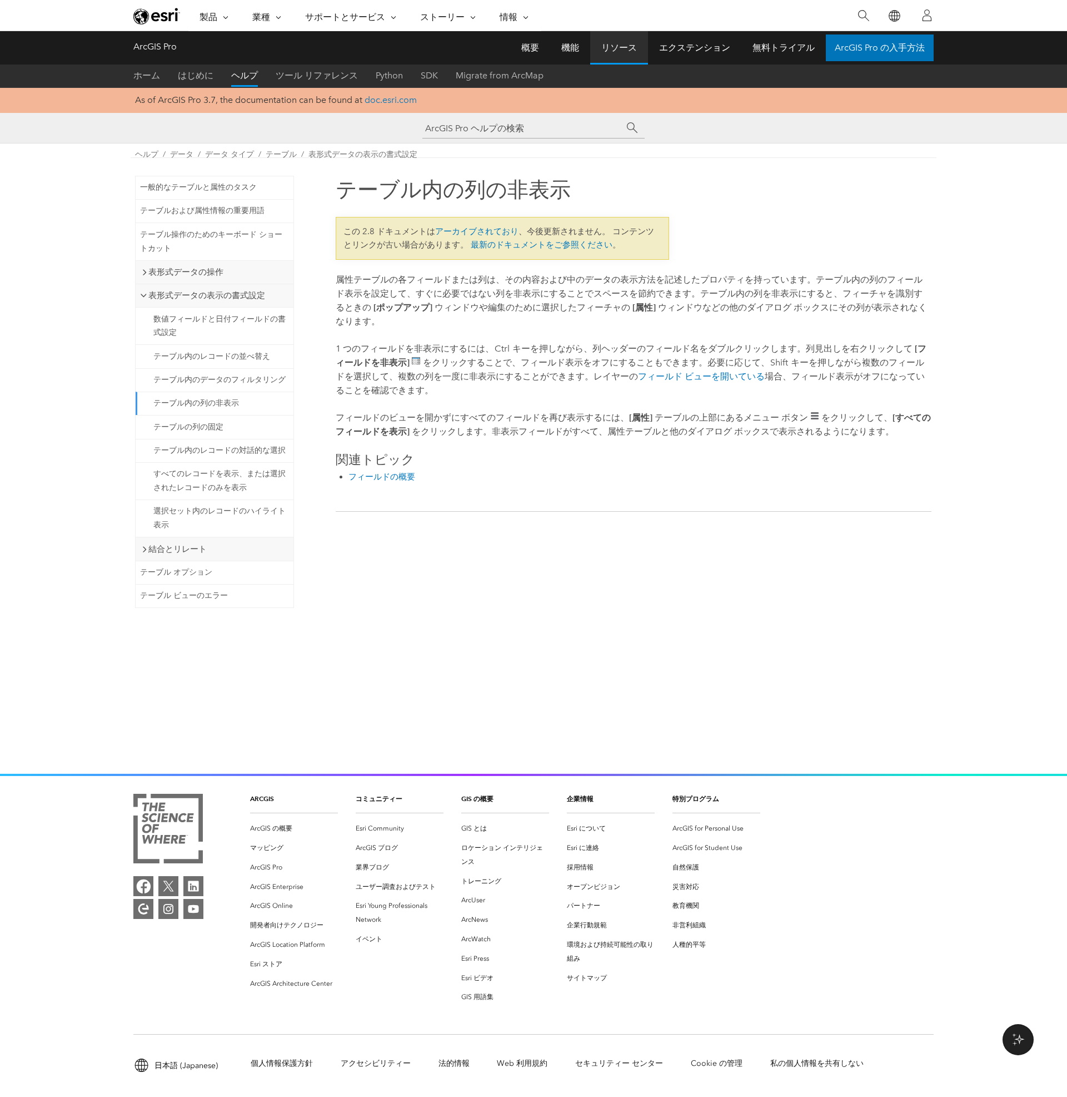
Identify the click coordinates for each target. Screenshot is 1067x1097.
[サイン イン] (927, 15)
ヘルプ (244, 75)
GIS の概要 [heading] (477, 798)
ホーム (146, 75)
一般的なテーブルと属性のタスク (198, 187)
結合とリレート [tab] (177, 549)
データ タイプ (229, 154)
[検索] (863, 16)
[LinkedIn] (193, 886)
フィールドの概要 (381, 477)
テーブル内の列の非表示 (196, 403)
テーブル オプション (176, 572)
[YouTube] (193, 909)
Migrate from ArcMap (500, 75)
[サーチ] (632, 128)
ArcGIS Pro (155, 46)
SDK (429, 75)
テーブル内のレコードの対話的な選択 (219, 450)
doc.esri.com (391, 100)
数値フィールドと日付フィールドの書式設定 (219, 326)
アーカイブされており (476, 231)
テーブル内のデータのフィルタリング (219, 379)
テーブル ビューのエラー (184, 595)
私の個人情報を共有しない (817, 1063)
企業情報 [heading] (580, 798)
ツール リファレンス (317, 75)
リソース (619, 47)
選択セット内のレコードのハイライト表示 (219, 518)
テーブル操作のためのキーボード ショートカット (211, 241)
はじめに (195, 75)
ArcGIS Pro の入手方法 (880, 47)
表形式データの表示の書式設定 (362, 154)
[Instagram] (168, 909)
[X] (168, 886)
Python (389, 75)
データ (181, 154)
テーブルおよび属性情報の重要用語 (202, 210)
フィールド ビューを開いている (701, 376)
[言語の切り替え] (894, 16)
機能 (570, 47)
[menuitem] (294, 828)
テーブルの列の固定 (188, 427)
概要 (530, 47)
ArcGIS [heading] (262, 798)
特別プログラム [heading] (695, 798)
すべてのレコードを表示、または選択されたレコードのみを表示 (219, 480)
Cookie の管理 (716, 1063)
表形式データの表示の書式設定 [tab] (206, 295)
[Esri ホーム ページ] (156, 16)
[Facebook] (143, 886)
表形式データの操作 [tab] (185, 272)
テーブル (281, 154)
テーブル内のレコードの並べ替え (211, 356)
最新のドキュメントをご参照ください (541, 245)
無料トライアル (783, 47)
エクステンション (694, 47)
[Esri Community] (143, 909)
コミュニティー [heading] (379, 798)
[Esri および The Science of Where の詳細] (168, 831)
